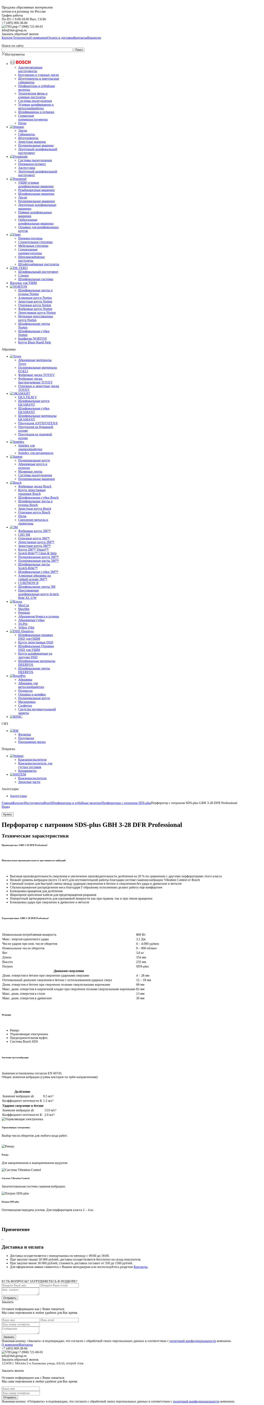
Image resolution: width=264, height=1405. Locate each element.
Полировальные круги (34, 460)
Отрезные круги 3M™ (34, 538)
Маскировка (26, 702)
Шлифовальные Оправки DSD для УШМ (36, 648)
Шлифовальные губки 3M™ (38, 572)
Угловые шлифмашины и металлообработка (36, 106)
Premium (24, 612)
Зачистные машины (32, 141)
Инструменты (34, 803)
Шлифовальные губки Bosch (38, 497)
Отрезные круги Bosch (34, 512)
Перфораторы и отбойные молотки (76, 803)
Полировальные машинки (36, 201)
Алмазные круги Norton (35, 297)
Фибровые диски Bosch (34, 486)
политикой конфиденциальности (193, 1341)
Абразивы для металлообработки (31, 685)
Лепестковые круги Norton (37, 312)
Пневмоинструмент (32, 164)
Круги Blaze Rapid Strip (34, 342)
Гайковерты (26, 134)
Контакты (140, 1267)
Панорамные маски (32, 742)
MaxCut (23, 605)
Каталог (18, 803)
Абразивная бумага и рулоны (38, 616)
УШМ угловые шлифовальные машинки (36, 184)
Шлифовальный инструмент (38, 271)
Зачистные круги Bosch (34, 508)
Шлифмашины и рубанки (36, 112)
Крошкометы (27, 770)
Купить (7, 814)
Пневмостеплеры (30, 238)
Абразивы (25, 679)
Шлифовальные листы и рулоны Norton (35, 292)
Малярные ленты (30, 471)
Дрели (22, 130)
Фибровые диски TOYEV (36, 375)
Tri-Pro (22, 624)
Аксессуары (26, 167)
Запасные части (29, 782)
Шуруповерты (28, 138)
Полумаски (26, 738)
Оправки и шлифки (32, 694)
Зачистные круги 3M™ (34, 546)
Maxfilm (23, 609)
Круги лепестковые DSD (35, 642)
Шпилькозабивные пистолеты (31, 258)
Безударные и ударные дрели (38, 75)
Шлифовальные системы (35, 279)
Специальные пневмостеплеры (30, 251)
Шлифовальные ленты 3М (36, 586)
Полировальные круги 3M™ (38, 557)
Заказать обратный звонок (20, 34)
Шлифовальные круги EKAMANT (34, 402)
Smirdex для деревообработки (30, 447)
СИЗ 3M (24, 534)
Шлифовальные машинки (36, 193)
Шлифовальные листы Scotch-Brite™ (34, 566)
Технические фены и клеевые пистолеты (32, 95)
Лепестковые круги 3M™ (36, 542)
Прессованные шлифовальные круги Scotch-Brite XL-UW (38, 594)
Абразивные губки (31, 620)
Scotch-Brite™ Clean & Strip (37, 553)
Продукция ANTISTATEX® (38, 423)
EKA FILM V (27, 397)
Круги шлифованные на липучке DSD (35, 655)
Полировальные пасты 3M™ (38, 560)
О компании (10, 1344)
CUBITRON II (28, 583)
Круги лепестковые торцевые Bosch (32, 492)
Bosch (48, 803)
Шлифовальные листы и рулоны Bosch (35, 503)
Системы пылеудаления (35, 101)
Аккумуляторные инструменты (30, 69)
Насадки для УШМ (23, 283)
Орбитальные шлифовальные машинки (36, 221)
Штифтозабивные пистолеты (38, 264)
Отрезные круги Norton (34, 305)
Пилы (22, 123)
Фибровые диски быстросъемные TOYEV (35, 380)
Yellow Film (26, 627)
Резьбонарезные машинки (36, 190)
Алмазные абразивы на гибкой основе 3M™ (34, 577)
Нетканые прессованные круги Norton (35, 318)
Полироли (25, 690)
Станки (23, 275)
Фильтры (24, 734)
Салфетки (25, 705)
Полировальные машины (36, 145)
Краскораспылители (32, 759)
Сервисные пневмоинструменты (33, 117)
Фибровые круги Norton (35, 309)
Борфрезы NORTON (32, 338)
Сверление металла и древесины (33, 521)
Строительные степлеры (35, 242)
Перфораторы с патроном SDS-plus (126, 803)
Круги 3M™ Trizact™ (33, 549)
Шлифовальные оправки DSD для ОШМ (35, 636)
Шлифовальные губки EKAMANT (34, 410)
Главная (7, 803)
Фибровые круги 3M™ (34, 531)
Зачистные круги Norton (35, 301)
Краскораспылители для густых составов (35, 765)
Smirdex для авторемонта (35, 453)
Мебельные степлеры (33, 245)
